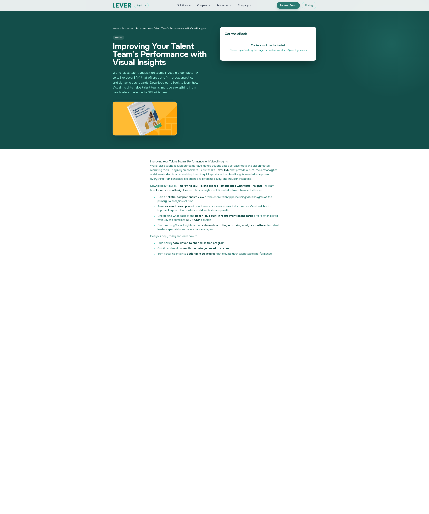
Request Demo (288, 5)
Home (116, 28)
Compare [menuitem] (202, 5)
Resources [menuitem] (223, 5)
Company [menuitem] (243, 5)
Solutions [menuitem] (182, 5)
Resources (128, 28)
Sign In (140, 5)
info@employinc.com (295, 50)
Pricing (309, 5)
